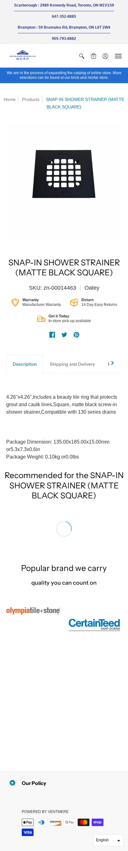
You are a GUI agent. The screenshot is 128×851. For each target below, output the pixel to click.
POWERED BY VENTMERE (45, 812)
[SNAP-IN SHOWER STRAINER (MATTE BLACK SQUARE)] (64, 182)
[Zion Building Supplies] (23, 56)
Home (10, 99)
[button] (82, 56)
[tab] (24, 364)
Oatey (92, 288)
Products (30, 99)
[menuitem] (82, 56)
